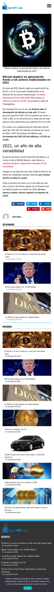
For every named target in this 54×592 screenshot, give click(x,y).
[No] (50, 583)
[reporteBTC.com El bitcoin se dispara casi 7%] (27, 418)
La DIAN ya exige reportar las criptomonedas (22, 317)
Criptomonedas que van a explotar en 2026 (21, 482)
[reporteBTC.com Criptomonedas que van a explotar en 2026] (27, 471)
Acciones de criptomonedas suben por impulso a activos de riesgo (26, 509)
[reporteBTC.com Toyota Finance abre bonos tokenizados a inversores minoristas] (27, 443)
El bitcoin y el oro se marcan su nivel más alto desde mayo (25, 255)
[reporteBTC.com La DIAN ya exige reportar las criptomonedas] (27, 303)
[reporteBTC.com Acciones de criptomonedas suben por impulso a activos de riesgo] (27, 496)
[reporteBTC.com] (12, 5)
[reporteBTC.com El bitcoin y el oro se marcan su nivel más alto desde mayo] (27, 240)
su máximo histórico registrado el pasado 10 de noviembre (25, 163)
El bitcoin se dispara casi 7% (16, 429)
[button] (49, 5)
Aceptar (27, 588)
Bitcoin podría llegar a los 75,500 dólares (20, 287)
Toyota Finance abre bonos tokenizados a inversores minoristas (25, 456)
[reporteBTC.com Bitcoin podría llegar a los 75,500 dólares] (27, 273)
